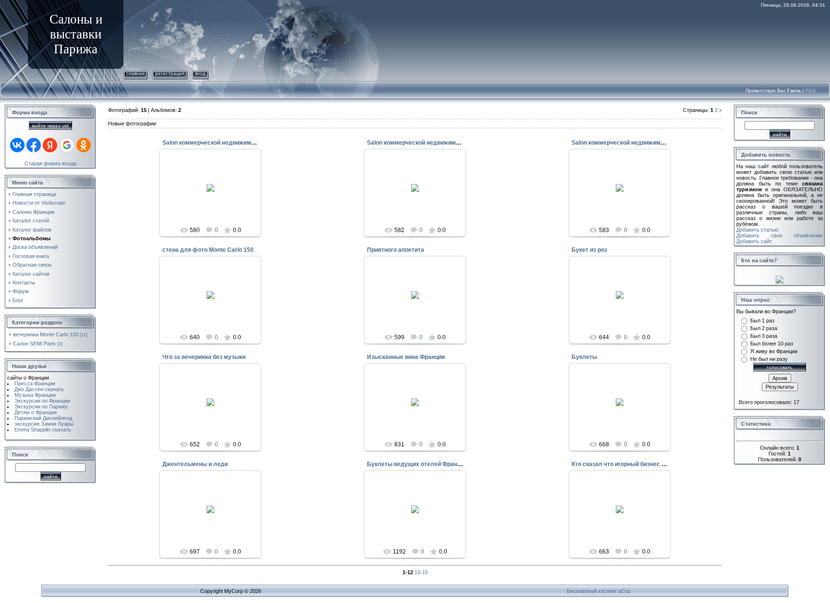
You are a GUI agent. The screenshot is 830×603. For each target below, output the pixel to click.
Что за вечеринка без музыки (203, 357)
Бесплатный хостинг (592, 591)
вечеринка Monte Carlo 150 (45, 334)
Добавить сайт (754, 241)
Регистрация (169, 73)
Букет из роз (589, 249)
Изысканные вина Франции (406, 357)
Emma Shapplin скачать (42, 429)
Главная (135, 73)
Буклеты (584, 357)
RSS (811, 90)
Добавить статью (757, 230)
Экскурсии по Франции (42, 401)
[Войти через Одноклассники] (83, 145)
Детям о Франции (35, 412)
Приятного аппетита (395, 249)
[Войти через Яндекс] (50, 145)
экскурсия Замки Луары (43, 424)
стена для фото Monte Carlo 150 (208, 249)
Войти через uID (50, 125)
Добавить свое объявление (779, 235)
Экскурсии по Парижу (41, 406)
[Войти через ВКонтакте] (17, 145)
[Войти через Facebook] (33, 145)
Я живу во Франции (773, 351)
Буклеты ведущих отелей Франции (417, 464)
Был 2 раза (763, 328)
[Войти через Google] (66, 145)
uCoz (624, 591)
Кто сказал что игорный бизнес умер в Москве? (639, 464)
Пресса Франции (34, 383)
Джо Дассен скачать (39, 389)
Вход (200, 73)
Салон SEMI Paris (34, 343)
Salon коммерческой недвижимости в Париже (227, 142)
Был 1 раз (762, 320)
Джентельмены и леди (195, 464)
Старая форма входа (50, 163)
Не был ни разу (769, 359)
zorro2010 (214, 202)
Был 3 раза (763, 336)
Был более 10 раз (771, 343)
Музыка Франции (35, 395)
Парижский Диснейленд (43, 418)
